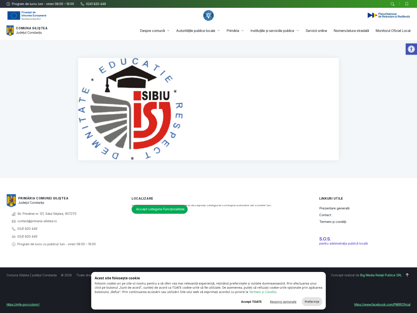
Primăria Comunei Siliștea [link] (43, 198)
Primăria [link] (233, 30)
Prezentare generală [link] (334, 208)
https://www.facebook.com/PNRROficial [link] (382, 304)
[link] (411, 49)
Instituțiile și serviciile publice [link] (272, 30)
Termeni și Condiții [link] (262, 292)
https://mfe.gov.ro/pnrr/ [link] (23, 304)
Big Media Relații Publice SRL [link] (381, 275)
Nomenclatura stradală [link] (351, 30)
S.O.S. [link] (325, 239)
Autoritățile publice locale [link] (195, 30)
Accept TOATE (251, 302)
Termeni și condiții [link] (332, 222)
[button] (392, 4)
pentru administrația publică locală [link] (343, 243)
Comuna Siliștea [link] (32, 28)
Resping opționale (283, 302)
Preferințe (312, 302)
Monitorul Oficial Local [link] (393, 30)
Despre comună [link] (152, 30)
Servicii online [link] (316, 30)
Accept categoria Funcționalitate (160, 209)
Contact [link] (325, 215)
